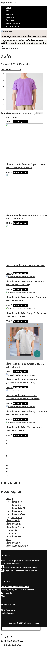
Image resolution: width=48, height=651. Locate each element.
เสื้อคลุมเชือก (16, 501)
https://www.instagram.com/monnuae (20, 570)
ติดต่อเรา (10, 20)
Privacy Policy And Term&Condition (17, 589)
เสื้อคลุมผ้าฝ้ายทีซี (18, 508)
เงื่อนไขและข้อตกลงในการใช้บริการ (15, 586)
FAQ (3, 596)
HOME (8, 7)
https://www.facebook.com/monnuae (20, 567)
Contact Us (6, 593)
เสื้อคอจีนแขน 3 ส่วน (15, 527)
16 (7, 471)
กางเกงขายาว (12, 533)
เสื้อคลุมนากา (16, 511)
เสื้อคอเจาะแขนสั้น (13, 523)
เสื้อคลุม (9, 498)
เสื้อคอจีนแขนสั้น (13, 520)
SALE (8, 539)
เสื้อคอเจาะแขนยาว (14, 542)
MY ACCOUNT (12, 26)
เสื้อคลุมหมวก (16, 517)
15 (7, 468)
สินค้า (8, 10)
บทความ (9, 14)
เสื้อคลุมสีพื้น (16, 504)
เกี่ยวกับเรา (10, 17)
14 (7, 465)
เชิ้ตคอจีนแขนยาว (13, 536)
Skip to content (8, 2)
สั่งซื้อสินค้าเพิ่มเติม (12, 645)
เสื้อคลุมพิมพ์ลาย (18, 514)
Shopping (23, 640)
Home (4, 48)
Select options (20, 121)
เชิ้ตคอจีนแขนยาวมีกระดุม (17, 545)
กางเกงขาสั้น (11, 530)
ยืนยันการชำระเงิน (13, 23)
